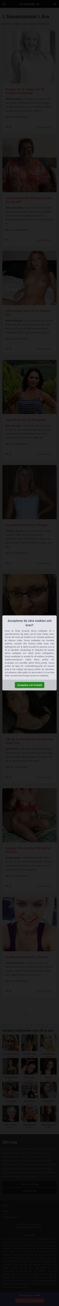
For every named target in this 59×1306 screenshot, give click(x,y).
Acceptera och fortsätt (29, 685)
